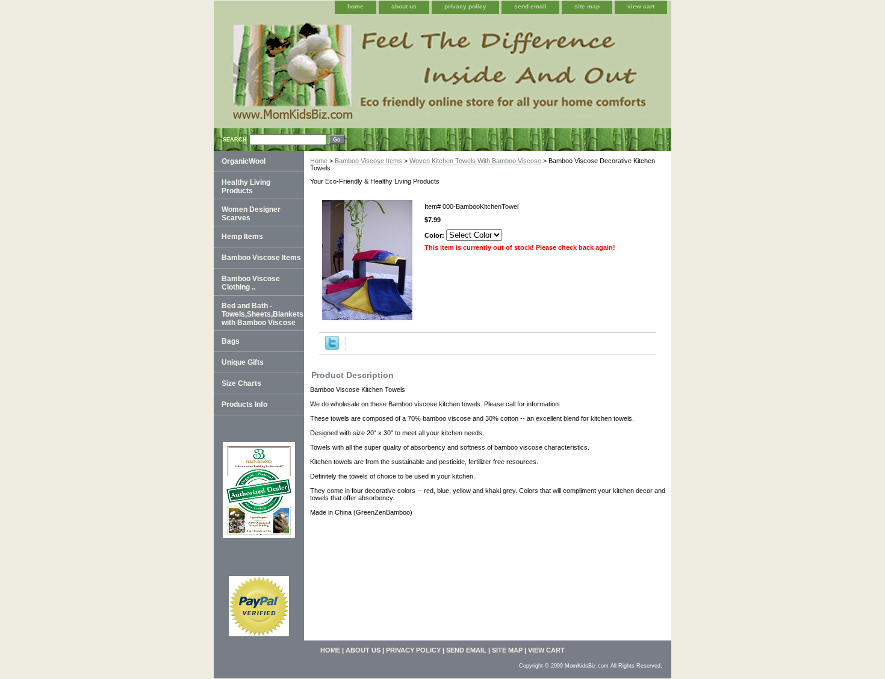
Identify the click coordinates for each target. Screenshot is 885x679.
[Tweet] (332, 347)
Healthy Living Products (246, 186)
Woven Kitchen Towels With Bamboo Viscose (475, 160)
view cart (640, 6)
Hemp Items (242, 236)
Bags (231, 341)
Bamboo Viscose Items (368, 160)
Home (319, 160)
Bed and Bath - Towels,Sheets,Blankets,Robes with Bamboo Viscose (263, 314)
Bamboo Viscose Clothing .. (251, 282)
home (355, 6)
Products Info (244, 404)
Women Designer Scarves (251, 213)
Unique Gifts (243, 362)
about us (404, 6)
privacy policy (465, 6)
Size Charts (241, 383)
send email (530, 6)
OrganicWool (244, 161)
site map (587, 6)
